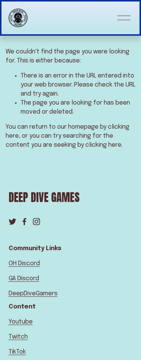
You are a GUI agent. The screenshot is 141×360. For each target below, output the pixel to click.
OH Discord (24, 263)
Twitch (18, 337)
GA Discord (24, 278)
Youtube (21, 322)
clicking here (103, 145)
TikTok (17, 352)
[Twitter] (12, 221)
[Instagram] (36, 221)
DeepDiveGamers (33, 293)
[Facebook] (24, 221)
